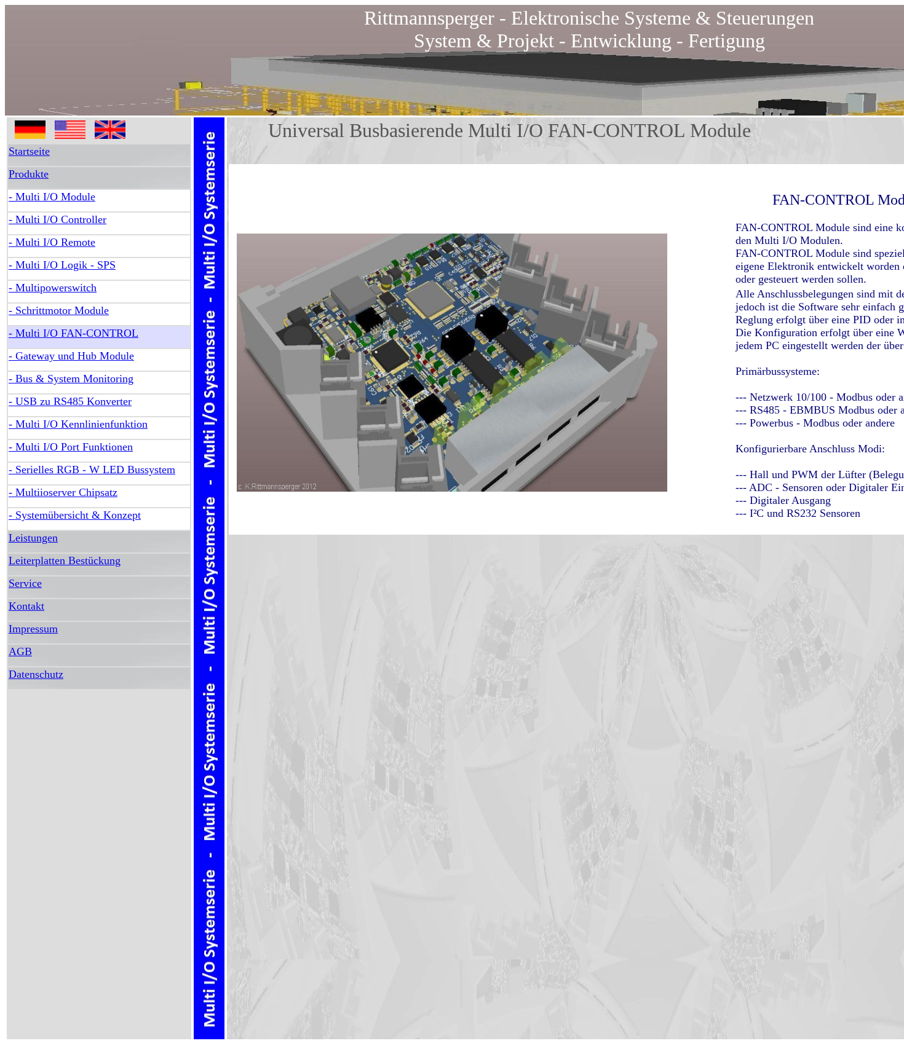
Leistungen (33, 538)
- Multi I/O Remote (52, 242)
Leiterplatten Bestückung (65, 560)
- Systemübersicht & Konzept (75, 515)
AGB (20, 651)
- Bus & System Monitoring (71, 378)
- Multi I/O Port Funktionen (71, 447)
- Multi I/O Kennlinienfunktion (78, 424)
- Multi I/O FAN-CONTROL (73, 333)
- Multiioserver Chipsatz (63, 492)
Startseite (29, 151)
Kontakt (26, 606)
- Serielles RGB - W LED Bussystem (92, 469)
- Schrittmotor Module (59, 310)
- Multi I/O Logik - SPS (62, 265)
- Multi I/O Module (52, 197)
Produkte (29, 174)
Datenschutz (36, 674)
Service (25, 583)
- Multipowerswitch (53, 287)
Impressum (33, 629)
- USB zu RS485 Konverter (70, 401)
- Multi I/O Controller (57, 219)
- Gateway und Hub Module (71, 356)
